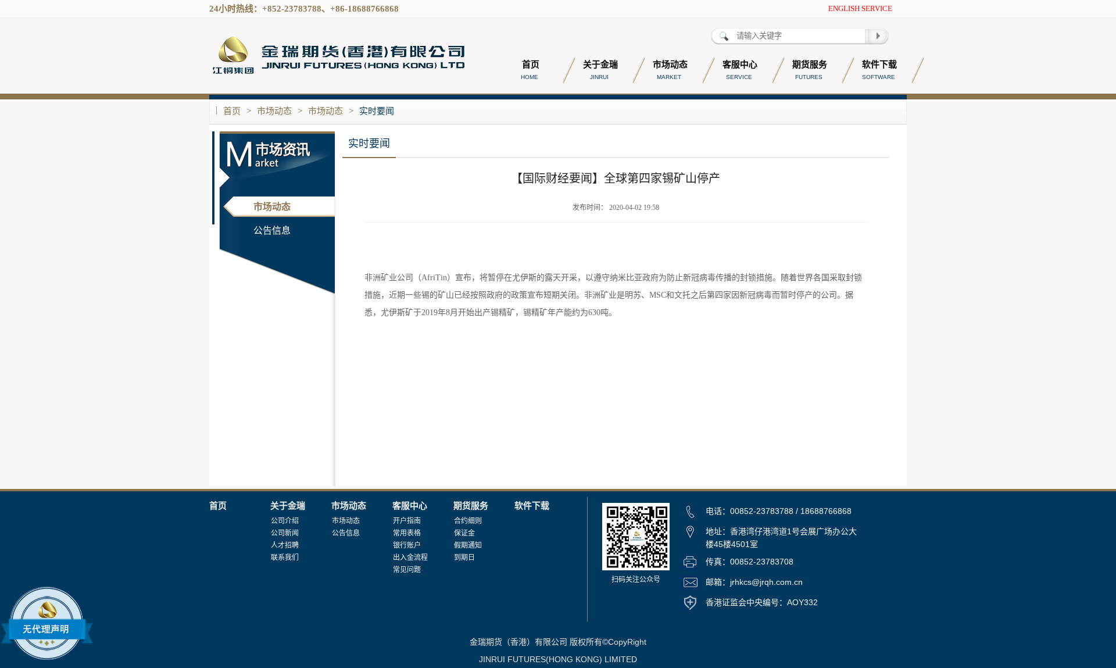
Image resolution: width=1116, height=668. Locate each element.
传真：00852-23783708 (749, 561)
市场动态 (274, 111)
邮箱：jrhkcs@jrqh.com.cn (754, 582)
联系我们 (285, 557)
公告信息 (272, 230)
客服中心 (409, 505)
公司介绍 (285, 521)
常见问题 (407, 570)
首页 (232, 111)
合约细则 (468, 521)
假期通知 (468, 545)
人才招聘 (285, 545)
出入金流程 (410, 557)
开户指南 (407, 521)
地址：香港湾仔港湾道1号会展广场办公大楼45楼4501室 (781, 538)
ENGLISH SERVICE (860, 8)
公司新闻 (285, 533)
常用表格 (407, 533)
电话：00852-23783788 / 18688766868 (779, 511)
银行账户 (407, 545)
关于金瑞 (287, 505)
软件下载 (531, 505)
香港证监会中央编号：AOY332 (762, 602)
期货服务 (470, 505)
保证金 (464, 533)
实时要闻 (376, 111)
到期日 (464, 557)
